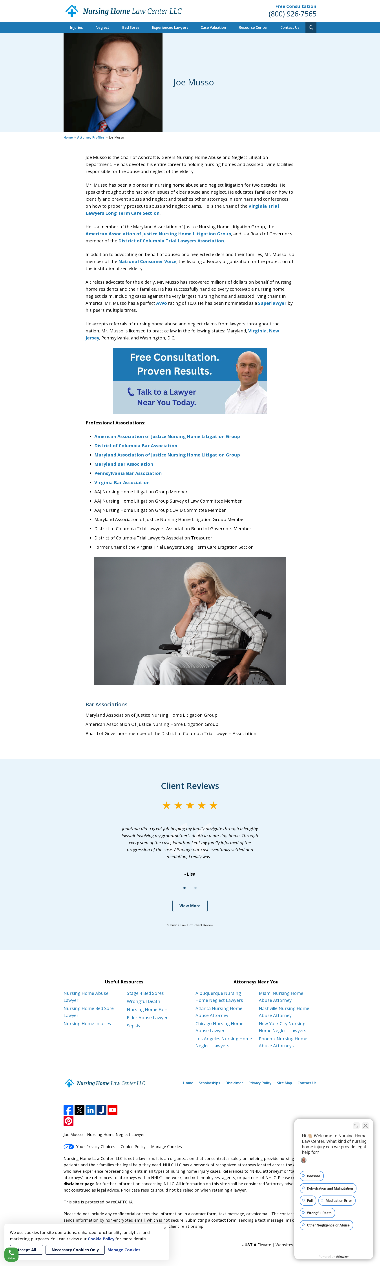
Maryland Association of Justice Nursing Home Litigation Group (167, 455)
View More (190, 905)
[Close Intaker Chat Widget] (365, 1125)
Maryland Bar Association (123, 464)
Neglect (102, 27)
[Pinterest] (68, 1121)
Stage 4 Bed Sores (145, 993)
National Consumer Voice (147, 261)
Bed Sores (130, 27)
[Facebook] (68, 1110)
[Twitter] (79, 1110)
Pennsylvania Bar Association (128, 473)
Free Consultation (295, 6)
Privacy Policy (260, 1082)
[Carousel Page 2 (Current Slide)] (195, 887)
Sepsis (133, 1026)
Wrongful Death (143, 1001)
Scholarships (209, 1082)
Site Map (284, 1082)
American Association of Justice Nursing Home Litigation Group (158, 234)
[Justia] (101, 1110)
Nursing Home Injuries (87, 1023)
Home (68, 137)
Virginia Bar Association (122, 482)
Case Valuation (213, 27)
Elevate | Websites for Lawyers (279, 1244)
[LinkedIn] (90, 1110)
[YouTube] (112, 1110)
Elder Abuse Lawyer (147, 1018)
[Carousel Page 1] (184, 887)
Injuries (76, 27)
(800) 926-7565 (292, 13)
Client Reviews (190, 785)
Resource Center (253, 27)
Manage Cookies (166, 1146)
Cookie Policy (133, 1146)
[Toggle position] (356, 1125)
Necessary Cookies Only (75, 1249)
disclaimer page (79, 1183)
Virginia (257, 331)
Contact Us (289, 27)
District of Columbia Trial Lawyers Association (171, 241)
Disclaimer (234, 1082)
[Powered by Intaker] (342, 1256)
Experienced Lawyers (170, 27)
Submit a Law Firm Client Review (190, 925)
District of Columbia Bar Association (135, 446)
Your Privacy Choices (95, 1146)
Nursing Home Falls (147, 1009)
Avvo (161, 303)
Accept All (26, 1249)
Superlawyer (272, 303)
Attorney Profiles (90, 137)
